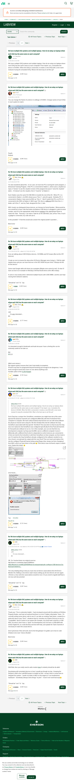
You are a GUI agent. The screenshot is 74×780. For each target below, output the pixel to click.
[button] (10, 74)
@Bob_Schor (14, 550)
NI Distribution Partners (9, 740)
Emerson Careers (26, 749)
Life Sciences (64, 731)
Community (13, 19)
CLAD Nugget (26, 371)
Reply (62, 74)
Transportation (17, 733)
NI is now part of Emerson (9, 749)
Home (6, 19)
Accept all (31, 777)
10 (14, 690)
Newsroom (36, 749)
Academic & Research (8, 731)
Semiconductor (8, 733)
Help (68, 25)
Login (62, 25)
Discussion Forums (24, 19)
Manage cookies (22, 776)
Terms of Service (45, 740)
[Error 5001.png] (25, 485)
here (39, 667)
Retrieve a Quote (35, 740)
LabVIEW (55, 19)
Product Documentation (16, 756)
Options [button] (62, 57)
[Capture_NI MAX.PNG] (37, 125)
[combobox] (39, 31)
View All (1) (11, 521)
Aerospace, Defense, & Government (25, 731)
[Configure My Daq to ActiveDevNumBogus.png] (37, 458)
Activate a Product (40, 756)
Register (54, 25)
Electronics (39, 731)
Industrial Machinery (54, 731)
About (19, 749)
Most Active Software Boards (41, 19)
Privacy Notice (8, 767)
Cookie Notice (20, 767)
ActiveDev (15, 518)
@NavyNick (14, 404)
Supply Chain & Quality (46, 749)
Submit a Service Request (53, 756)
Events (55, 749)
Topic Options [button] (11, 37)
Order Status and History (22, 740)
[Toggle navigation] (11, 3)
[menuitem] (65, 4)
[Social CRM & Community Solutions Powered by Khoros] (42, 708)
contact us (44, 13)
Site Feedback (65, 756)
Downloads (5, 756)
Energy (45, 731)
